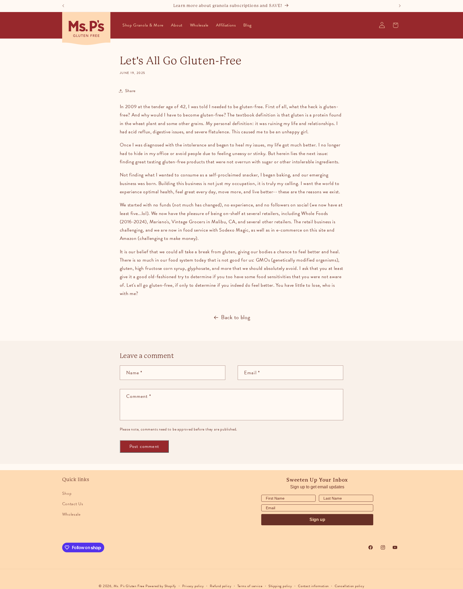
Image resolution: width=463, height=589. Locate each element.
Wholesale (71, 514)
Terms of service (250, 586)
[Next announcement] (400, 6)
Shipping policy (280, 586)
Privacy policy (193, 586)
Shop (67, 493)
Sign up (317, 519)
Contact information (313, 586)
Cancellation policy (349, 586)
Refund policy (220, 586)
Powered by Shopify (160, 586)
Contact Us (72, 504)
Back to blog (235, 317)
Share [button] (130, 91)
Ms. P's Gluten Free (129, 586)
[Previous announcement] (63, 6)
